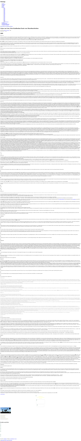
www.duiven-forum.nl (61, 199)
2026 (4, 8)
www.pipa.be (74, 199)
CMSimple (5, 438)
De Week (3, 7)
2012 (4, 18)
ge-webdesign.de (12, 438)
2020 (4, 12)
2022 (4, 11)
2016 (4, 15)
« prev (1, 394)
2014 (4, 17)
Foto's (3, 6)
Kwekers (3, 5)
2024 (4, 9)
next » (4, 394)
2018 (4, 14)
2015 (4, 16)
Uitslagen (3, 22)
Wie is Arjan (3, 4)
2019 (4, 13)
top (2, 394)
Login (15, 438)
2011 (4, 19)
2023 (4, 10)
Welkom (3, 3)
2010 (4, 20)
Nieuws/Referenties (4, 23)
